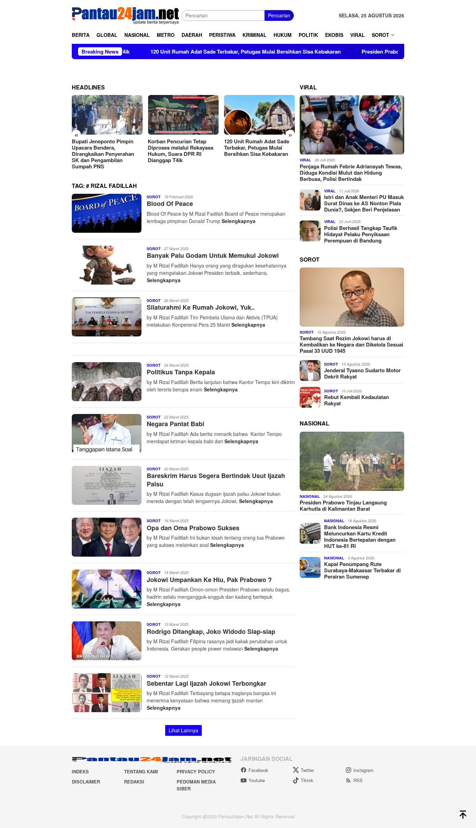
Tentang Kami (141, 771)
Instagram (363, 770)
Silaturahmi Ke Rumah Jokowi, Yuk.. (201, 307)
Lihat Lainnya (183, 730)
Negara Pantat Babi (175, 423)
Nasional (310, 496)
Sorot (154, 196)
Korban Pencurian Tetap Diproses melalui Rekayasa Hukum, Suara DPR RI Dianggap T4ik (104, 150)
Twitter (307, 770)
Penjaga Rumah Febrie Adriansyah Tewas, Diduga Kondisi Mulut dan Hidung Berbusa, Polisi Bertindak (351, 172)
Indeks (80, 771)
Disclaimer (86, 781)
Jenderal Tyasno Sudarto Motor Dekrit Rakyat (362, 373)
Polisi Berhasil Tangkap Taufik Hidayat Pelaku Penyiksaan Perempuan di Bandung (360, 234)
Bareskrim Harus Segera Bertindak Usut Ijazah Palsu (216, 479)
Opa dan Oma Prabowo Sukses (193, 527)
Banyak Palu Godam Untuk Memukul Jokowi (213, 255)
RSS (358, 780)
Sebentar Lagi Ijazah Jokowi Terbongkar (206, 683)
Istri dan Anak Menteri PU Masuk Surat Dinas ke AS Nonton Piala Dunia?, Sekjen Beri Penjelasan (364, 203)
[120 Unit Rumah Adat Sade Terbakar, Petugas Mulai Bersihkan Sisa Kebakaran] (183, 115)
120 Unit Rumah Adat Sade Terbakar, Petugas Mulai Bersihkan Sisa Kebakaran (210, 51)
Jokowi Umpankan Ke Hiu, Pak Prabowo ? (209, 579)
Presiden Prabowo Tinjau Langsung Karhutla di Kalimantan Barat (254, 147)
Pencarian (279, 15)
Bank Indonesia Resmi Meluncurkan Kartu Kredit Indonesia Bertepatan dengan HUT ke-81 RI (360, 536)
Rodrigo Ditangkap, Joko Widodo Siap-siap (211, 631)
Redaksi (134, 781)
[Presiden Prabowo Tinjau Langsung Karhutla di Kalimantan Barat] (259, 115)
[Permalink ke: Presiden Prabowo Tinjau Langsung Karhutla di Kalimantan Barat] (352, 461)
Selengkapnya (238, 220)
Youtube (256, 780)
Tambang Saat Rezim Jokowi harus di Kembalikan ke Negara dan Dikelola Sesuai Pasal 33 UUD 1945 (351, 344)
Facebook (258, 770)
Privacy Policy (196, 771)
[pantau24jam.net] (127, 14)
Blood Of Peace (170, 203)
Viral (305, 159)
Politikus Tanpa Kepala (181, 371)
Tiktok (307, 780)
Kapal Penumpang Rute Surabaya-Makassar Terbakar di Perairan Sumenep (362, 570)
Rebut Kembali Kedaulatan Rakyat (356, 400)
